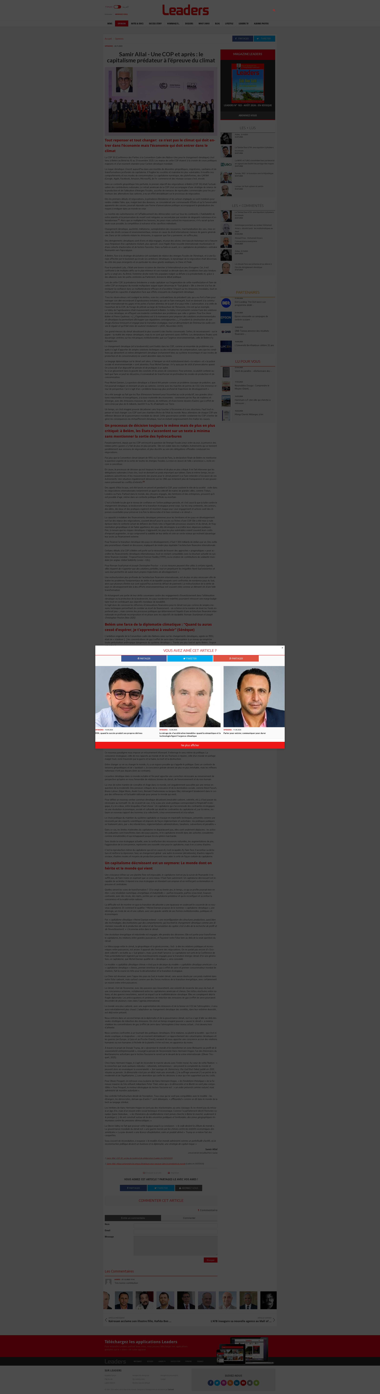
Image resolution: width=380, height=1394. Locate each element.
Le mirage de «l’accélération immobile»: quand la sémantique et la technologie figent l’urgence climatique (190, 734)
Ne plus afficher (190, 745)
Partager (144, 658)
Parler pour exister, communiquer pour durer (245, 733)
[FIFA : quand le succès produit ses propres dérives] (125, 696)
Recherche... (227, 9)
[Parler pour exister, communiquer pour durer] (254, 696)
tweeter (191, 658)
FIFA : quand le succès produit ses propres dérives (118, 733)
